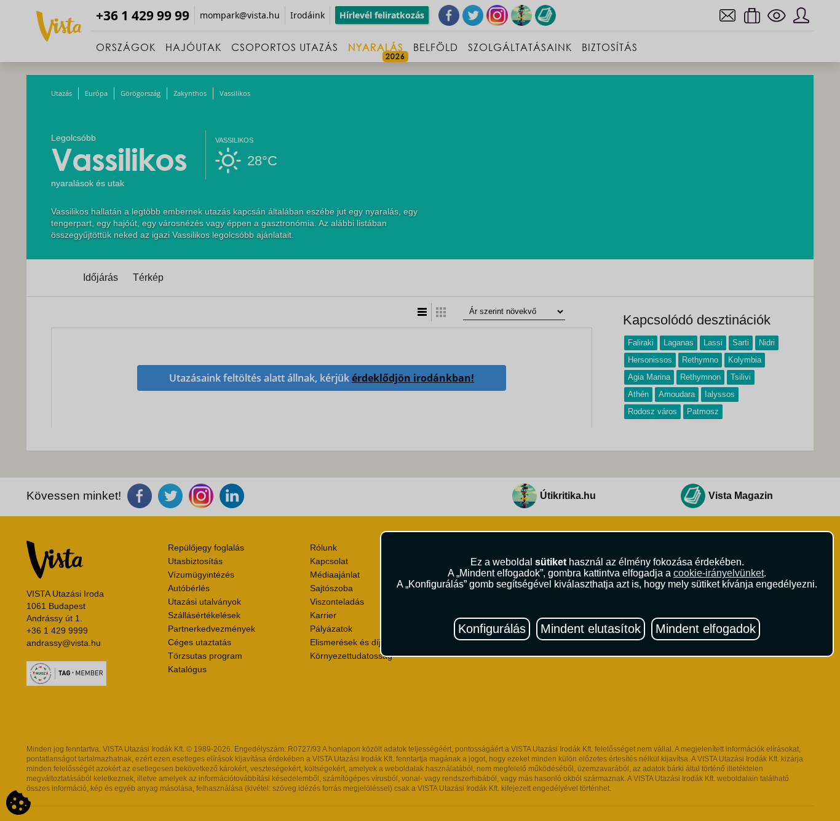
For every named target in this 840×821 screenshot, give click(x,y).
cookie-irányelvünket (718, 573)
